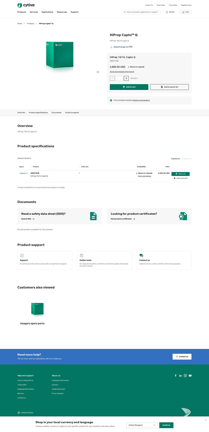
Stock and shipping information (122, 72)
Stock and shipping (144, 176)
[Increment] (126, 78)
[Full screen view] (97, 72)
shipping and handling (141, 100)
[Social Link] (175, 375)
